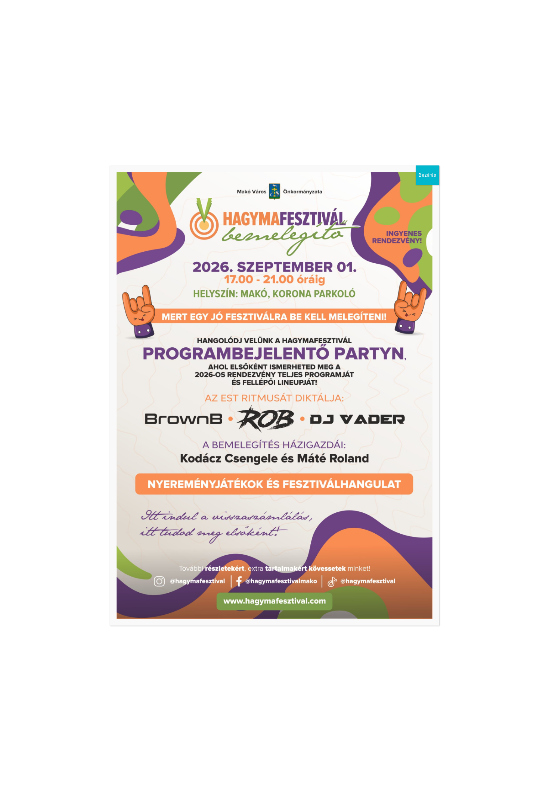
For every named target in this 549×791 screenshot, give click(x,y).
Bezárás (427, 175)
